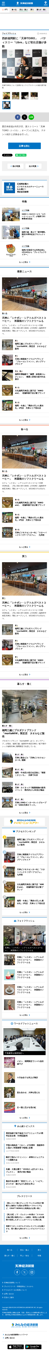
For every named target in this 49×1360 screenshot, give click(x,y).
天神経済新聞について (12, 1283)
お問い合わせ (9, 1294)
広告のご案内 (9, 1297)
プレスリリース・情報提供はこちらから (18, 1286)
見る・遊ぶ (23, 9)
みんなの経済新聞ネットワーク (24, 1325)
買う (32, 9)
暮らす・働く (41, 9)
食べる (14, 9)
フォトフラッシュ (9, 33)
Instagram (32, 1272)
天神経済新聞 (24, 3)
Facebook (17, 1272)
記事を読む (24, 145)
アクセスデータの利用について (15, 1290)
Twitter (24, 1272)
